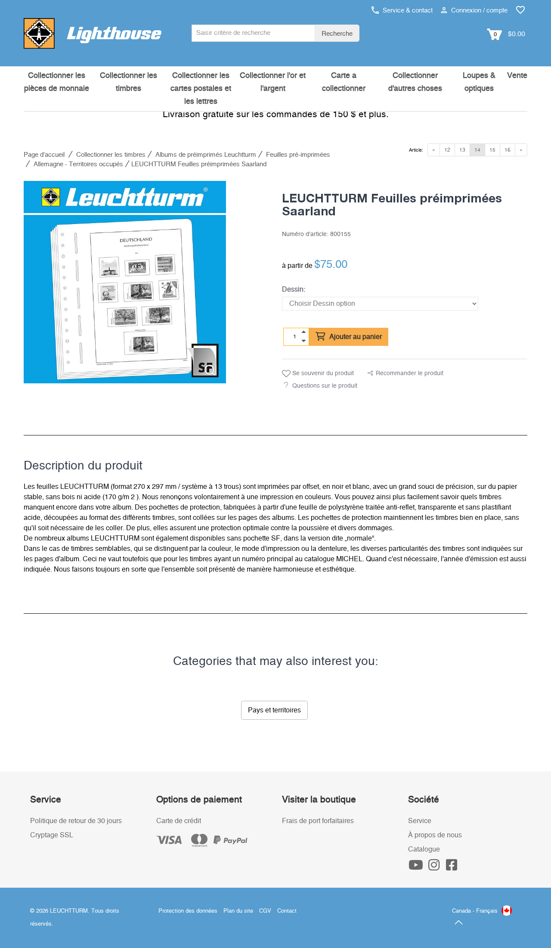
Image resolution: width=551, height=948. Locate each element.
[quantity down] (303, 341)
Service (419, 820)
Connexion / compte (478, 10)
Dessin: (293, 289)
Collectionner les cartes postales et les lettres (200, 89)
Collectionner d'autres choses (415, 82)
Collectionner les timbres (128, 82)
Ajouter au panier (355, 336)
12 (447, 149)
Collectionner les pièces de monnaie (56, 82)
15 (492, 149)
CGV (265, 911)
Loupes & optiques (479, 82)
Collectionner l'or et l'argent (273, 82)
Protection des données (187, 911)
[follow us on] (417, 867)
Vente (517, 76)
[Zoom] (210, 370)
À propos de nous (435, 835)
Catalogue (424, 849)
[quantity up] (303, 332)
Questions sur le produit (324, 386)
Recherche (337, 34)
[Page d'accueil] (92, 33)
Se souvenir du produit (322, 373)
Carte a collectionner (343, 82)
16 (508, 149)
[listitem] (125, 282)
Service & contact (407, 10)
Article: (416, 150)
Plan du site (238, 911)
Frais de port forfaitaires (318, 820)
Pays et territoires (274, 710)
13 (462, 149)
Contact (287, 911)
